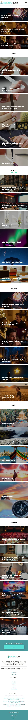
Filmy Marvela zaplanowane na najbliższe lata (11, 631)
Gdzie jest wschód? (7, 497)
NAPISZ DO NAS (14, 647)
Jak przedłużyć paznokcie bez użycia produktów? (12, 126)
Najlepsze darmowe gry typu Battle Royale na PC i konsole (12, 595)
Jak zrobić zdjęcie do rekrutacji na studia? (11, 279)
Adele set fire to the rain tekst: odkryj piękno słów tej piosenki (14, 705)
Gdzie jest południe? (8, 515)
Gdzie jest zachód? (7, 478)
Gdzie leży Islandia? (8, 442)
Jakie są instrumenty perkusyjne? (14, 696)
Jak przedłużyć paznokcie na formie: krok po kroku (12, 144)
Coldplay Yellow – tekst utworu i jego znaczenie (13, 378)
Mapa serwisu (14, 715)
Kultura (14, 171)
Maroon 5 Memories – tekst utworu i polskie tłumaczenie (11, 45)
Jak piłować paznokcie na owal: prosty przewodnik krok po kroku (13, 107)
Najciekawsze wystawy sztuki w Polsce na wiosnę (13, 225)
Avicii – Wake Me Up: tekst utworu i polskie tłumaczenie (12, 397)
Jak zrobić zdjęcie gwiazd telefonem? (12, 262)
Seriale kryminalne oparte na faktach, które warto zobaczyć (13, 558)
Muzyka (14, 288)
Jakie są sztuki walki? (8, 163)
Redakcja (14, 672)
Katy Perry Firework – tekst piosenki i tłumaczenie (12, 16)
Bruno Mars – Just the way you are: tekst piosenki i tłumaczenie (12, 30)
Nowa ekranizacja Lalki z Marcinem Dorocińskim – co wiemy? (12, 188)
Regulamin (14, 718)
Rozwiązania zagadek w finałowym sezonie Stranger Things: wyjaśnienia (13, 613)
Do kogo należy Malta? (8, 460)
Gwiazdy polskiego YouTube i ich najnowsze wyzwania (11, 576)
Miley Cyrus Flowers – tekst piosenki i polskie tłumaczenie (14, 698)
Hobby (14, 54)
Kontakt (14, 674)
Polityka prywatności (14, 712)
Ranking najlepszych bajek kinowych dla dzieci (13, 540)
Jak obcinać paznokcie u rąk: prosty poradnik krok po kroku (12, 71)
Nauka (14, 405)
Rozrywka (14, 523)
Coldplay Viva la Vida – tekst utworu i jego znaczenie (12, 360)
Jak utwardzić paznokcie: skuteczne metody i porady (12, 89)
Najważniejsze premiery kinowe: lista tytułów (13, 206)
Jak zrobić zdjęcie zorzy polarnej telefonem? (11, 243)
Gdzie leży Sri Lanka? (8, 424)
